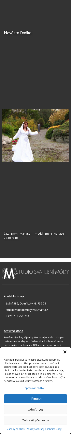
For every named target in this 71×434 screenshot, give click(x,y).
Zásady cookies (15, 429)
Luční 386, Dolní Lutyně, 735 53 (26, 303)
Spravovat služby (34, 388)
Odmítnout (35, 409)
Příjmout (36, 399)
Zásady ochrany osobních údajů (44, 429)
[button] (65, 352)
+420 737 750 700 (17, 316)
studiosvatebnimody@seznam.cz (27, 310)
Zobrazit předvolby (35, 420)
